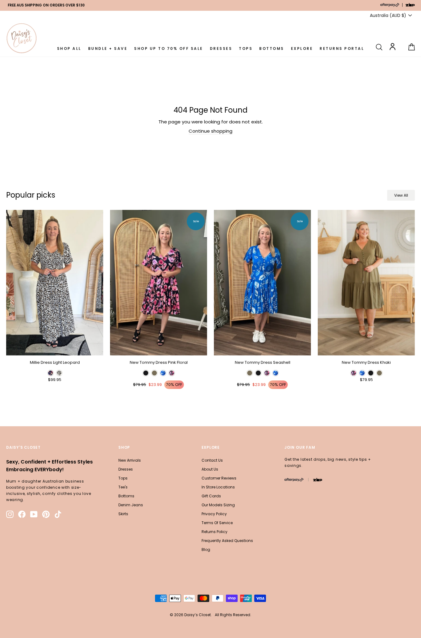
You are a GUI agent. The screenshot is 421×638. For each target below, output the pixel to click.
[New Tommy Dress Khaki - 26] (353, 373)
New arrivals (129, 460)
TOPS (245, 48)
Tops (123, 478)
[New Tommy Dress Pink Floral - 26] (146, 373)
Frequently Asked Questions (227, 540)
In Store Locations (218, 487)
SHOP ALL (69, 48)
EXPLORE (302, 48)
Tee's (123, 487)
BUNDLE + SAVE (108, 48)
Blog (206, 549)
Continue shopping (210, 131)
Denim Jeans (130, 505)
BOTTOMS (271, 48)
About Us (210, 469)
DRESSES (221, 48)
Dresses (125, 469)
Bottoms (126, 496)
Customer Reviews (219, 478)
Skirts (123, 513)
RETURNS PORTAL (342, 48)
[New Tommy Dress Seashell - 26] (250, 373)
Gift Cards (211, 496)
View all (401, 195)
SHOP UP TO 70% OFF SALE (168, 48)
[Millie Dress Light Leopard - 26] (50, 373)
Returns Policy (214, 531)
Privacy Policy (214, 513)
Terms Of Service (217, 522)
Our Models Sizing (218, 505)
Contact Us (212, 460)
